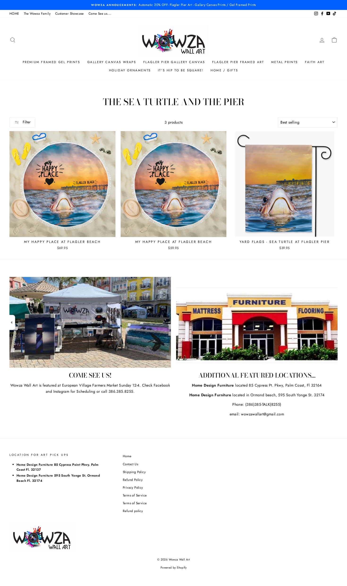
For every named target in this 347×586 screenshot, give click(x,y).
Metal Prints (284, 62)
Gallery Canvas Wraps (111, 62)
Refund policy (133, 510)
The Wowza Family (37, 13)
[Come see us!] (90, 322)
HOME (14, 13)
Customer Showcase (69, 13)
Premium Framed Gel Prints (51, 62)
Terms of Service (135, 495)
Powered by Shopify (173, 567)
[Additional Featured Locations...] (257, 322)
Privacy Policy (133, 487)
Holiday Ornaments (130, 70)
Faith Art (314, 62)
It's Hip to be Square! (180, 70)
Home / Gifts (224, 70)
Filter (25, 122)
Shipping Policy (134, 472)
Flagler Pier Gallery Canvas (174, 62)
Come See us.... (100, 13)
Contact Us (130, 464)
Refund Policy (133, 479)
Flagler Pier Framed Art (238, 62)
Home (127, 456)
